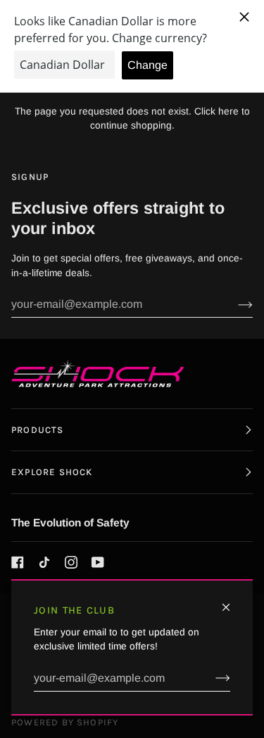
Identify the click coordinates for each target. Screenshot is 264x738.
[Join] (211, 678)
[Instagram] (71, 562)
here (228, 111)
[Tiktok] (44, 562)
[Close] (232, 601)
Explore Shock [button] (51, 472)
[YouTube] (98, 562)
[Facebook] (17, 562)
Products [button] (37, 430)
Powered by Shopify (64, 722)
